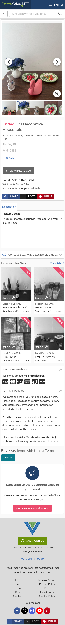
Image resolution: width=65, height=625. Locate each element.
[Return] (4, 14)
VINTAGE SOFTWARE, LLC (41, 547)
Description (9, 206)
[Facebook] (17, 610)
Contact (18, 595)
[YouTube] (39, 610)
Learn (18, 583)
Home (8, 457)
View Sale (56, 263)
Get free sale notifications (32, 508)
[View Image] (9, 108)
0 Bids (10, 158)
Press (47, 587)
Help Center (47, 591)
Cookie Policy (47, 595)
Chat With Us (35, 540)
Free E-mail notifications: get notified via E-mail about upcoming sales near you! (33, 569)
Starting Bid (10, 144)
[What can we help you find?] (60, 14)
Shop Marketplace (18, 170)
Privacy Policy (47, 583)
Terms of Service (47, 579)
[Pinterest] (47, 610)
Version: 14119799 (32, 558)
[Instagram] (32, 610)
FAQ (18, 579)
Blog (17, 591)
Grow (18, 587)
